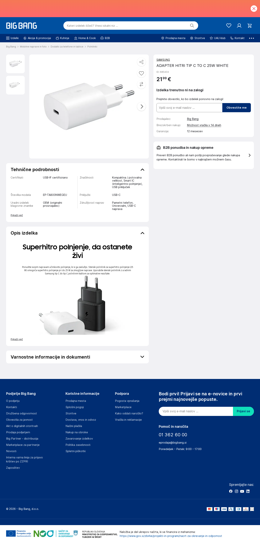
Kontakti (11, 407)
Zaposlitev (13, 467)
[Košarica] (249, 25)
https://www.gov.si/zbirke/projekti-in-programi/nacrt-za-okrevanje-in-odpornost (171, 535)
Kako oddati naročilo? (129, 413)
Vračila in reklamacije (128, 419)
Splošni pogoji (74, 407)
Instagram (236, 491)
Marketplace (123, 407)
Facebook (230, 491)
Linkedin (248, 491)
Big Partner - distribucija (22, 438)
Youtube (242, 491)
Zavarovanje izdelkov (79, 438)
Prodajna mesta (75, 401)
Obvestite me (237, 107)
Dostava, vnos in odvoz (80, 419)
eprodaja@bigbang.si (173, 442)
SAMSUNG (163, 59)
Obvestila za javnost (19, 419)
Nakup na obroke (76, 432)
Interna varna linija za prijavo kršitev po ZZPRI (24, 459)
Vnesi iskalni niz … (92, 25)
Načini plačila (73, 426)
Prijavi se (243, 411)
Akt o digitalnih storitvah (22, 426)
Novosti (11, 451)
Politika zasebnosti (77, 445)
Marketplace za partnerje (23, 445)
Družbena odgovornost (21, 413)
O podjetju (13, 401)
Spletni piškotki (75, 451)
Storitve (70, 413)
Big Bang (193, 119)
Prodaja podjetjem (18, 432)
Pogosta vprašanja (127, 401)
